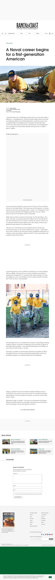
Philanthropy (17, 449)
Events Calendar (33, 526)
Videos (42, 516)
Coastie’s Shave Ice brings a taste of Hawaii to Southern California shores (44, 452)
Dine (43, 449)
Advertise (43, 520)
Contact (43, 524)
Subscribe (43, 518)
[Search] (52, 33)
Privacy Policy (44, 545)
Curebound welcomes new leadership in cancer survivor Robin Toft (17, 452)
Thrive (31, 520)
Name (14, 485)
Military (11, 43)
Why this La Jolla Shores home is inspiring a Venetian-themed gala (18, 442)
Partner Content (44, 513)
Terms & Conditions (50, 545)
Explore (31, 518)
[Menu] (2, 33)
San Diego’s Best (33, 513)
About (42, 522)
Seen (31, 524)
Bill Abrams (9, 110)
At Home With (17, 439)
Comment (15, 473)
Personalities (45, 439)
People (7, 43)
